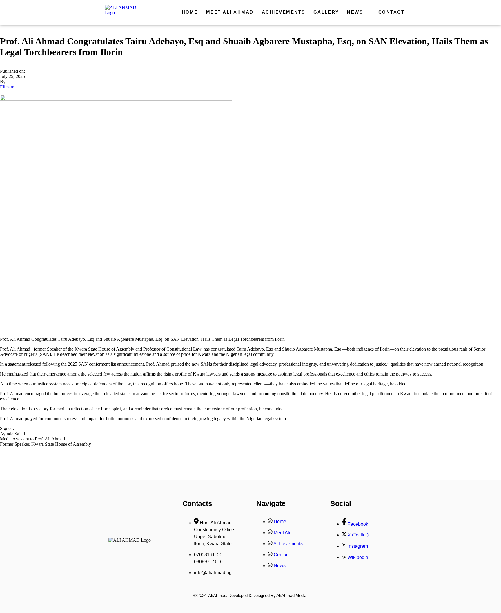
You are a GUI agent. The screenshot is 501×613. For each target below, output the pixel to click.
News (355, 12)
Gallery (326, 12)
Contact (391, 12)
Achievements (283, 12)
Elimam (7, 86)
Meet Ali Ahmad (230, 12)
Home (190, 12)
